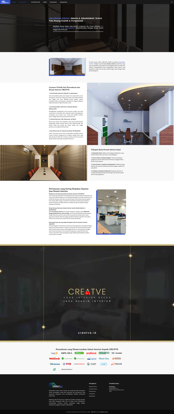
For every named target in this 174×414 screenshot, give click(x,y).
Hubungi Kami (63, 2)
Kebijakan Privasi (104, 412)
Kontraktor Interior (93, 386)
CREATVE (93, 412)
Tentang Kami (53, 2)
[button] (172, 2)
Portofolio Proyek (35, 2)
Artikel (45, 2)
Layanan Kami (22, 2)
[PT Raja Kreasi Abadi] (5, 2)
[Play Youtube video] (87, 293)
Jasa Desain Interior (93, 389)
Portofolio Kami (92, 391)
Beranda (14, 2)
